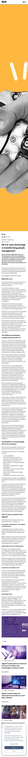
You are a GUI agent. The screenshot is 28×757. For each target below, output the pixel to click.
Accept (14, 747)
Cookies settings (14, 743)
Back (5, 641)
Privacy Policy (7, 733)
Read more (5, 672)
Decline (14, 751)
